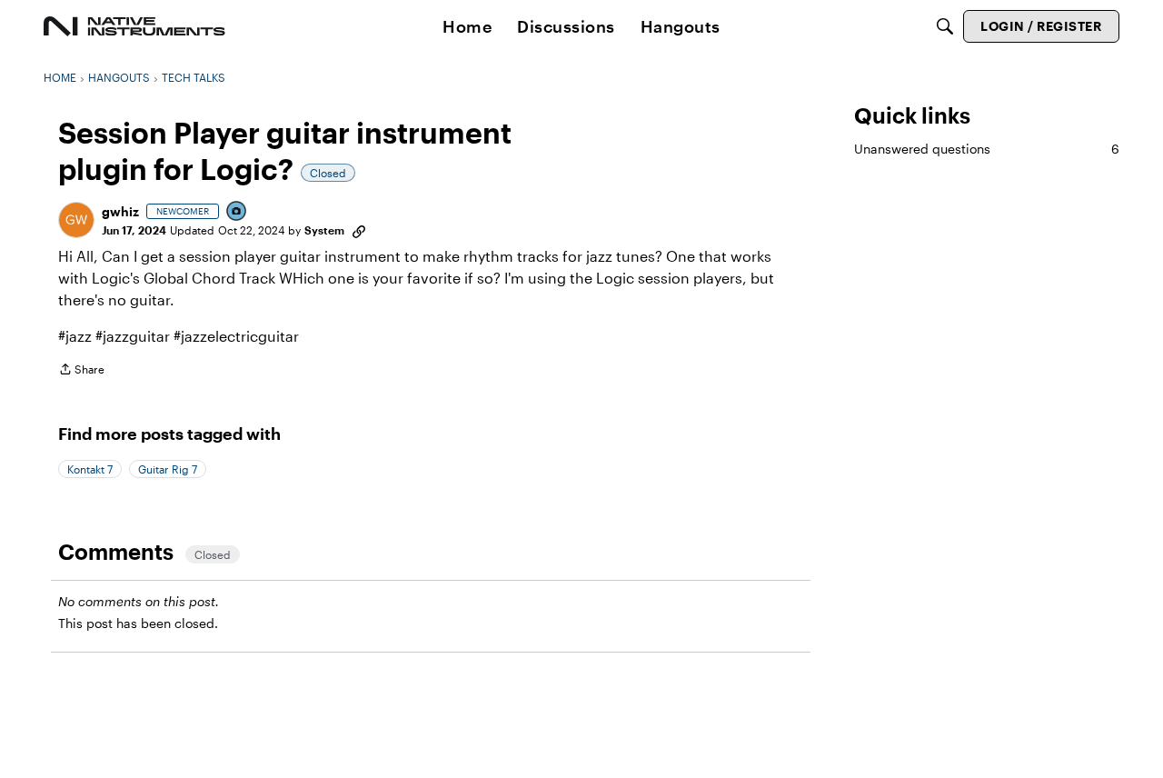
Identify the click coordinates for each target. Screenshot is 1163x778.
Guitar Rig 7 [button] (167, 469)
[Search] (945, 26)
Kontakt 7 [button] (90, 469)
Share (81, 371)
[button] (76, 220)
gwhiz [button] (120, 211)
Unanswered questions (986, 148)
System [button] (324, 230)
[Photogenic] (237, 212)
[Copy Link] (359, 230)
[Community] (134, 26)
